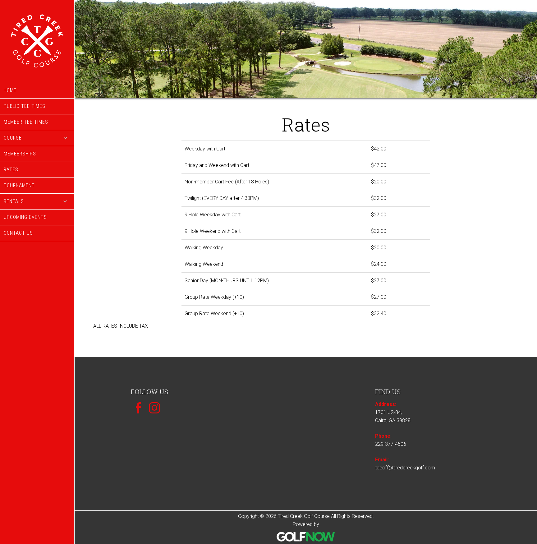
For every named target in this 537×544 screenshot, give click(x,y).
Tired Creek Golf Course (37, 41)
